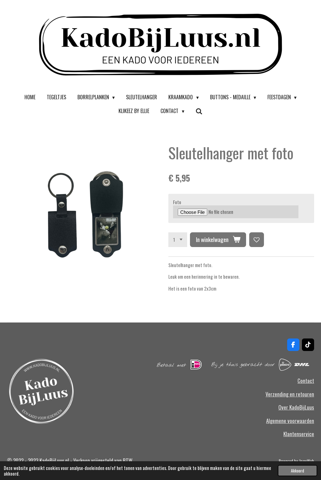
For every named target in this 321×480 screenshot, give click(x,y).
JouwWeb (306, 460)
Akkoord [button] (297, 470)
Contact (305, 381)
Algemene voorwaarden (290, 421)
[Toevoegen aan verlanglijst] (256, 239)
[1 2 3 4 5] (177, 239)
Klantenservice (298, 434)
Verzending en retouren (290, 394)
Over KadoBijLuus (296, 407)
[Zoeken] (199, 111)
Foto (177, 202)
